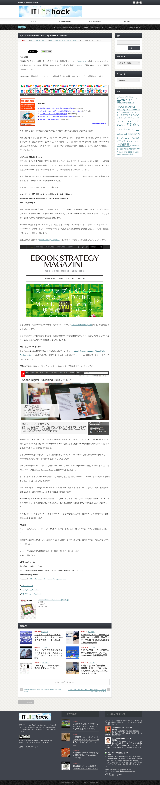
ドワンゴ (131, 129)
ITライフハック (27, 586)
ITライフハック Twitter (30, 590)
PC (131, 107)
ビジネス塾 (135, 138)
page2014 (82, 61)
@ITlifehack (120, 775)
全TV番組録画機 (64, 21)
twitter (137, 2)
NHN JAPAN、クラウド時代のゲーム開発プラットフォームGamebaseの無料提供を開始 (95, 652)
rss (134, 2)
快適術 (127, 149)
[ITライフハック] (50, 16)
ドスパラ (122, 129)
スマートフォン (131, 118)
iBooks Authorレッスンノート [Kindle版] (53, 600)
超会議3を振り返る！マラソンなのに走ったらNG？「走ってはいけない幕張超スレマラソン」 (85, 726)
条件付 (36, 740)
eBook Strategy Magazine (49, 240)
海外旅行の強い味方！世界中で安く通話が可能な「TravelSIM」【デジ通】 (86, 755)
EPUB (52, 40)
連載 (118, 154)
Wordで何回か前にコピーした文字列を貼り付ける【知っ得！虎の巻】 (42, 690)
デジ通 (131, 124)
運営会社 (126, 21)
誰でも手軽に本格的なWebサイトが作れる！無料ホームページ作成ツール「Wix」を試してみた (59, 27)
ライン (135, 141)
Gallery (131, 97)
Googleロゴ (131, 99)
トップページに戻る (26, 702)
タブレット (130, 121)
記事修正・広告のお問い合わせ (29, 747)
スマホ (121, 118)
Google (121, 99)
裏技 (130, 152)
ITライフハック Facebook (31, 594)
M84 (133, 103)
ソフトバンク (121, 121)
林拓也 (61, 40)
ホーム (33, 21)
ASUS (126, 97)
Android (119, 97)
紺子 (126, 152)
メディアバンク (124, 141)
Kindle (56, 40)
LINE (129, 102)
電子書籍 (41, 40)
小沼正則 (121, 149)
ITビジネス (34, 40)
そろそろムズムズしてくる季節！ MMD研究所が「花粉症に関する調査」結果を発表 (87, 690)
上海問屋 (123, 145)
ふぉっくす (132, 112)
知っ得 (121, 152)
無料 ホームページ (95, 21)
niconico (123, 106)
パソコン (124, 137)
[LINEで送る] (46, 52)
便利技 (132, 145)
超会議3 (135, 152)
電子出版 (67, 40)
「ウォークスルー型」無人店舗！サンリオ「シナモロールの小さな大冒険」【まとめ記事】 (48, 637)
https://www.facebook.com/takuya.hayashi (48, 579)
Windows (124, 112)
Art (123, 97)
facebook (140, 2)
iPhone (121, 102)
